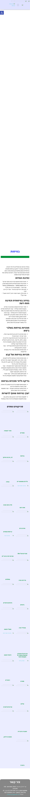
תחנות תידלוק (8, 737)
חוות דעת (22, 508)
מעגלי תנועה (7, 629)
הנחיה (7, 482)
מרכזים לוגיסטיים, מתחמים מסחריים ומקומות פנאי (22, 655)
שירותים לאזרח (7, 707)
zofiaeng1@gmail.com (13, 794)
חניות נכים (22, 528)
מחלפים (7, 579)
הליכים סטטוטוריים (22, 482)
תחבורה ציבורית (22, 732)
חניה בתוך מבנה (7, 505)
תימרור (22, 765)
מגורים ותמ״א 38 (22, 554)
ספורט (22, 681)
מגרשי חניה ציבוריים (7, 556)
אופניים (22, 433)
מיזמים (22, 605)
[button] (18, 5)
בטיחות (22, 456)
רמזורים (7, 680)
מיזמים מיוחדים (7, 603)
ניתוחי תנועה (7, 655)
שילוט (22, 704)
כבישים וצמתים (7, 532)
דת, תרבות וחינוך (8, 457)
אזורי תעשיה (7, 431)
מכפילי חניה (22, 628)
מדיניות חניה (22, 580)
